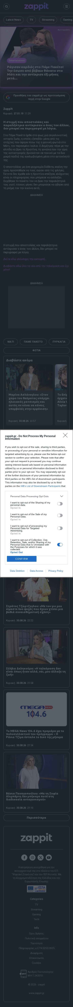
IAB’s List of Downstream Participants (41, 486)
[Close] (66, 436)
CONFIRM (21, 559)
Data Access (36, 570)
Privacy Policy (55, 570)
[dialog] (36, 503)
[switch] (60, 503)
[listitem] (36, 496)
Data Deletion (17, 570)
